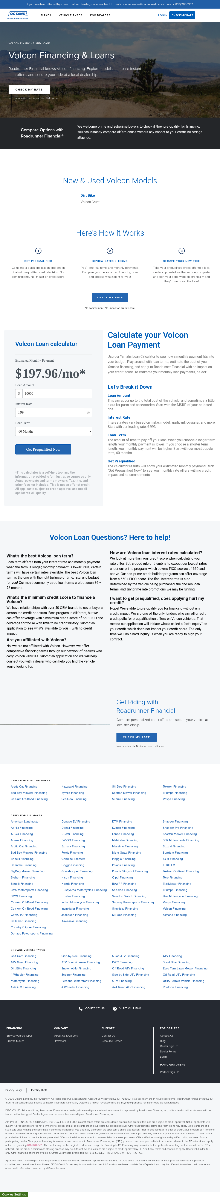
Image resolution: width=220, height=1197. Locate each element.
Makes (46, 15)
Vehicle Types (70, 15)
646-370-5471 (35, 1145)
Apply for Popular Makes (30, 780)
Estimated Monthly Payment (34, 360)
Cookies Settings (14, 1194)
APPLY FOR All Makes (26, 815)
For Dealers (100, 15)
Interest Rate (23, 404)
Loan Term (22, 423)
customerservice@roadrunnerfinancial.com (145, 4)
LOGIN (163, 15)
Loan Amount (24, 385)
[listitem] (110, 1133)
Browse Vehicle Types (28, 949)
